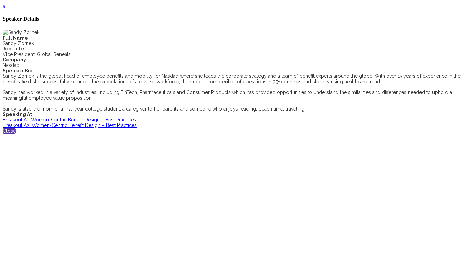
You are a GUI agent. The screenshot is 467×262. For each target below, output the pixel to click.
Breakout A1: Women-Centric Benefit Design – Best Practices (69, 119)
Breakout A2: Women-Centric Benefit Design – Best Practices (70, 125)
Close (9, 131)
